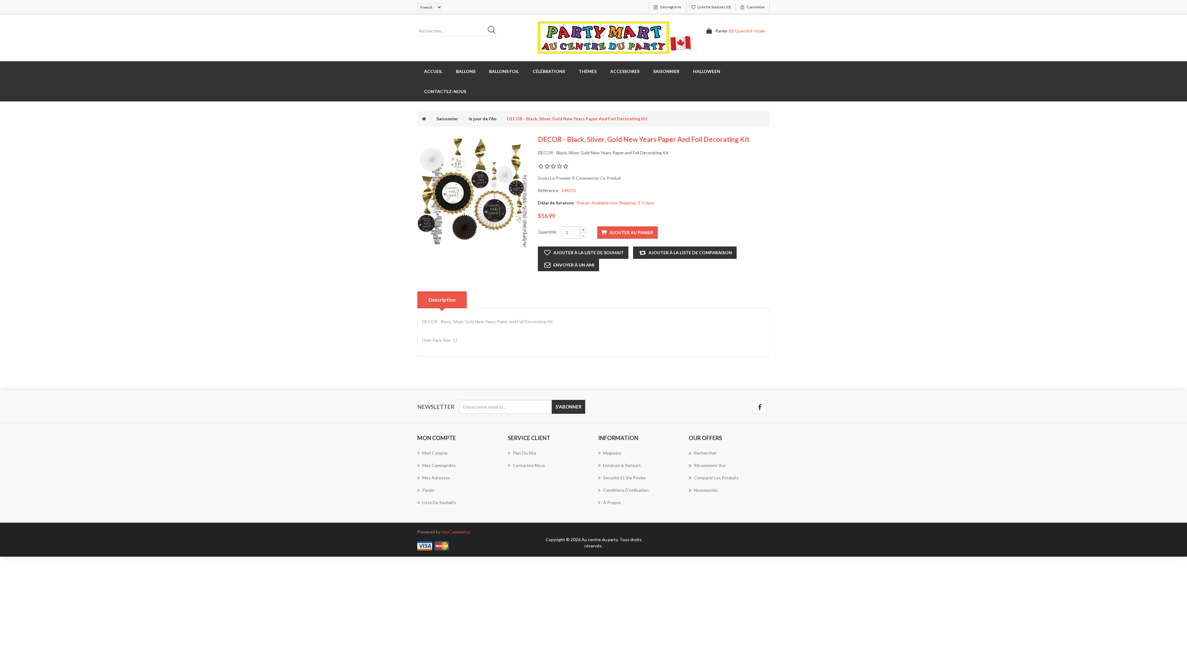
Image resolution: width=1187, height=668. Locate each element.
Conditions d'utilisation (626, 490)
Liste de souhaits (439, 502)
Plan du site (524, 453)
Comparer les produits (716, 477)
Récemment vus (710, 465)
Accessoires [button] (625, 71)
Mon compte (435, 453)
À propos (612, 502)
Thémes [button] (588, 71)
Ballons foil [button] (504, 71)
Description (442, 299)
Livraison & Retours (622, 465)
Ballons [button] (465, 71)
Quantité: (547, 231)
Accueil (433, 71)
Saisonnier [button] (666, 71)
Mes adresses (436, 477)
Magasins (612, 453)
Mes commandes (439, 465)
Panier (428, 490)
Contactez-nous (445, 91)
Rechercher (705, 453)
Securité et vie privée (624, 477)
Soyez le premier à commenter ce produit (579, 178)
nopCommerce (455, 531)
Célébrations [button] (549, 71)
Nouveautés (706, 490)
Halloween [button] (706, 71)
